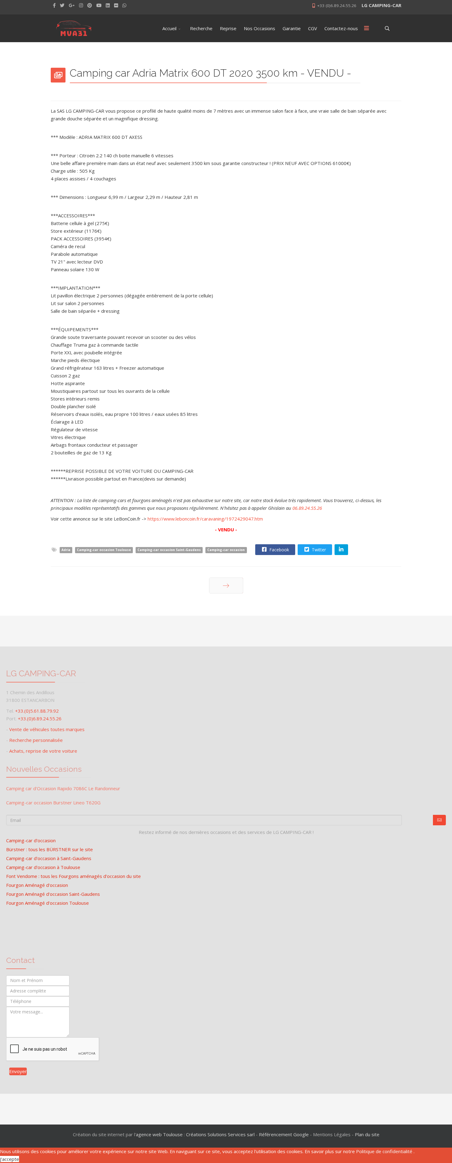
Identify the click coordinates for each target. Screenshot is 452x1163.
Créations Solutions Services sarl (220, 1134)
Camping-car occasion (226, 550)
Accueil (169, 28)
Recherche (201, 28)
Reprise (228, 28)
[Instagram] (81, 5)
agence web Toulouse (159, 1134)
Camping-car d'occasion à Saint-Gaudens (48, 858)
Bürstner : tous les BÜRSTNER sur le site (49, 849)
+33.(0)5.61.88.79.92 (37, 711)
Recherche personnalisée (36, 740)
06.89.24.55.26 (307, 508)
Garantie (292, 28)
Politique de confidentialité (385, 1151)
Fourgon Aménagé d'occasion (37, 885)
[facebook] (54, 5)
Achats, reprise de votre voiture (43, 751)
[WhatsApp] (124, 5)
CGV (312, 28)
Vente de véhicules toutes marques (47, 729)
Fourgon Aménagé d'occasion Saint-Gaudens (53, 894)
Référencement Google (284, 1134)
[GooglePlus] (72, 5)
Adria (65, 550)
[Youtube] (98, 5)
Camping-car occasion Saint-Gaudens (169, 550)
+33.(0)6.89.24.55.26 (39, 718)
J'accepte (9, 1159)
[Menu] (366, 28)
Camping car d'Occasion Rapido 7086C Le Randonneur (63, 788)
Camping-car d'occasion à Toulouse (43, 867)
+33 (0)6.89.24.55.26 (336, 5)
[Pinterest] (89, 5)
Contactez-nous (341, 28)
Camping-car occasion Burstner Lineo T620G (53, 802)
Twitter (318, 550)
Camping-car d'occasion (31, 840)
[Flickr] (116, 5)
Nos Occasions (259, 28)
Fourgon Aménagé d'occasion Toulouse (47, 903)
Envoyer (18, 1071)
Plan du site (367, 1134)
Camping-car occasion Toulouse (104, 550)
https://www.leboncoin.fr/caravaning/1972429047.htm (205, 519)
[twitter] (62, 5)
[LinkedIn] (108, 5)
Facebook (278, 550)
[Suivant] (226, 585)
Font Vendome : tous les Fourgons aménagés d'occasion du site (73, 876)
